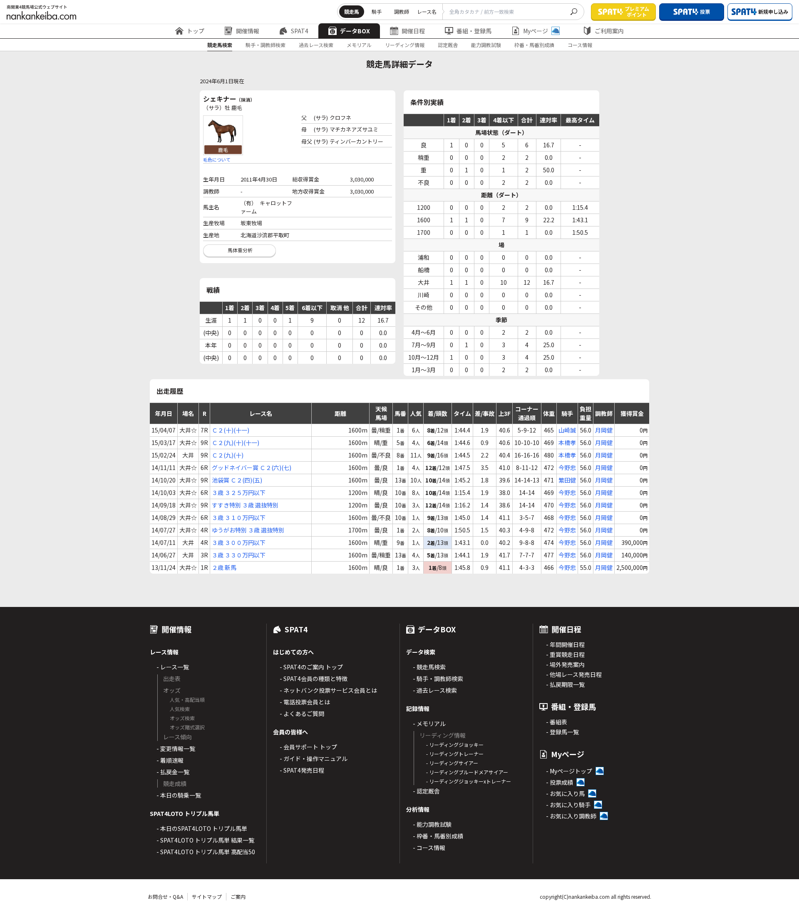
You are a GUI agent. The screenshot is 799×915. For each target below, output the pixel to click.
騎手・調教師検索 (265, 44)
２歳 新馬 (224, 567)
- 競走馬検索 (429, 667)
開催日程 (413, 31)
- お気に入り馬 (565, 793)
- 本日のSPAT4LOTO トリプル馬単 (201, 828)
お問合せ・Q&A (165, 896)
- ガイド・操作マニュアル (313, 758)
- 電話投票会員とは (305, 702)
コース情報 (580, 44)
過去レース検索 (316, 44)
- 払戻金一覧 (172, 772)
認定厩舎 (448, 44)
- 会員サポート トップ (308, 747)
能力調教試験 (486, 44)
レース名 (427, 11)
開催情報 (247, 31)
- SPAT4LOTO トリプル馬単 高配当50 (205, 852)
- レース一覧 (172, 667)
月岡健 (604, 430)
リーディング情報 (404, 44)
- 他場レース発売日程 (574, 674)
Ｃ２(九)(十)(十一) (235, 442)
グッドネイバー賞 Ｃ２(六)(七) (251, 467)
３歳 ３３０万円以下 (239, 555)
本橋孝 (567, 442)
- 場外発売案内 (565, 664)
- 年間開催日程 (565, 644)
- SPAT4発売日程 (302, 770)
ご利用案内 (609, 31)
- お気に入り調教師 (571, 816)
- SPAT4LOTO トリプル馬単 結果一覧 (205, 840)
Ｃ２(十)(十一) (230, 430)
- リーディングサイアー (452, 762)
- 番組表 (556, 722)
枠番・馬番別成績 (534, 44)
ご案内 (238, 896)
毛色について (217, 159)
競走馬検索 (219, 44)
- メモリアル (429, 723)
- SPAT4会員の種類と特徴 (313, 678)
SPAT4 (299, 31)
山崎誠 (567, 430)
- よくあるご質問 (302, 713)
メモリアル (359, 44)
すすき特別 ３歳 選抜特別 (245, 505)
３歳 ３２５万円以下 (239, 492)
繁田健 (567, 480)
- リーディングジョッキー (455, 744)
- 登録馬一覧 (562, 732)
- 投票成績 (559, 782)
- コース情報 (429, 847)
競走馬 (351, 11)
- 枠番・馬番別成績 (438, 836)
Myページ (535, 31)
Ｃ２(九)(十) (227, 455)
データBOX (355, 31)
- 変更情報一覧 (175, 748)
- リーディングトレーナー (455, 753)
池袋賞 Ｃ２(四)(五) (237, 480)
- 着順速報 (170, 760)
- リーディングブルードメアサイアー (467, 772)
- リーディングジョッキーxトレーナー (468, 781)
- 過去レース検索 (435, 690)
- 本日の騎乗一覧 (178, 795)
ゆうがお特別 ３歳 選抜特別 (248, 530)
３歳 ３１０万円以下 (239, 517)
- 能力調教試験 (432, 824)
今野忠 (567, 467)
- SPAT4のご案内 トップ (311, 667)
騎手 (377, 11)
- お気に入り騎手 (568, 805)
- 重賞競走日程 (565, 654)
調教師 (401, 11)
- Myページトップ (569, 771)
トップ (195, 31)
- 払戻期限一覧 (565, 684)
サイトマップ (207, 896)
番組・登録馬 (474, 31)
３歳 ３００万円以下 (239, 542)
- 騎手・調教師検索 (438, 678)
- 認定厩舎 (426, 791)
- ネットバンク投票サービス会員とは (328, 690)
